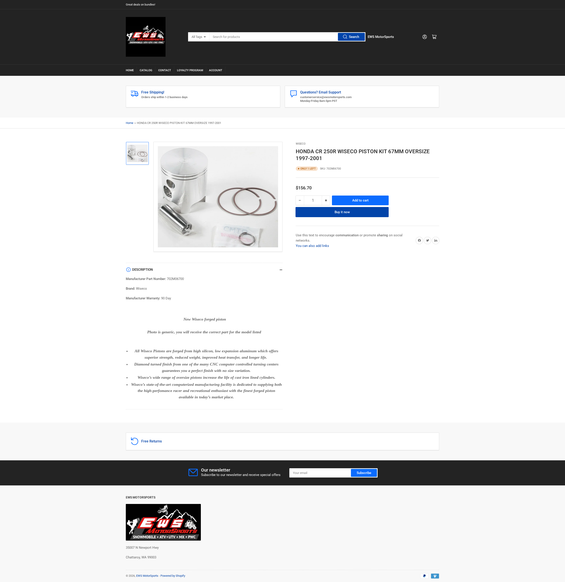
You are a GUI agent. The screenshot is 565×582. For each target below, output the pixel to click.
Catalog (146, 70)
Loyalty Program (190, 70)
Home (130, 70)
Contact (164, 70)
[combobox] (287, 36)
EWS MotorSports (147, 575)
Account (215, 70)
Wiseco (300, 143)
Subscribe (364, 473)
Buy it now (342, 212)
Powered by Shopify (172, 575)
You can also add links (312, 246)
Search (354, 37)
